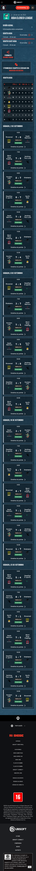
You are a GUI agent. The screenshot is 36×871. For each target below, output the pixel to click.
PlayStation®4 (18, 766)
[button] (18, 140)
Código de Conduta (18, 784)
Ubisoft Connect (18, 839)
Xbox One (18, 759)
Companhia (18, 843)
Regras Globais (18, 781)
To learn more (21, 866)
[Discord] (18, 718)
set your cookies (9, 868)
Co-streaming (21, 7)
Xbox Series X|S (18, 756)
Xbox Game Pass (18, 753)
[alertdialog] (18, 862)
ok (29, 866)
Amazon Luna (18, 773)
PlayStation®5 (18, 763)
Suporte (18, 850)
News (18, 846)
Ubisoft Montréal (18, 744)
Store (18, 836)
